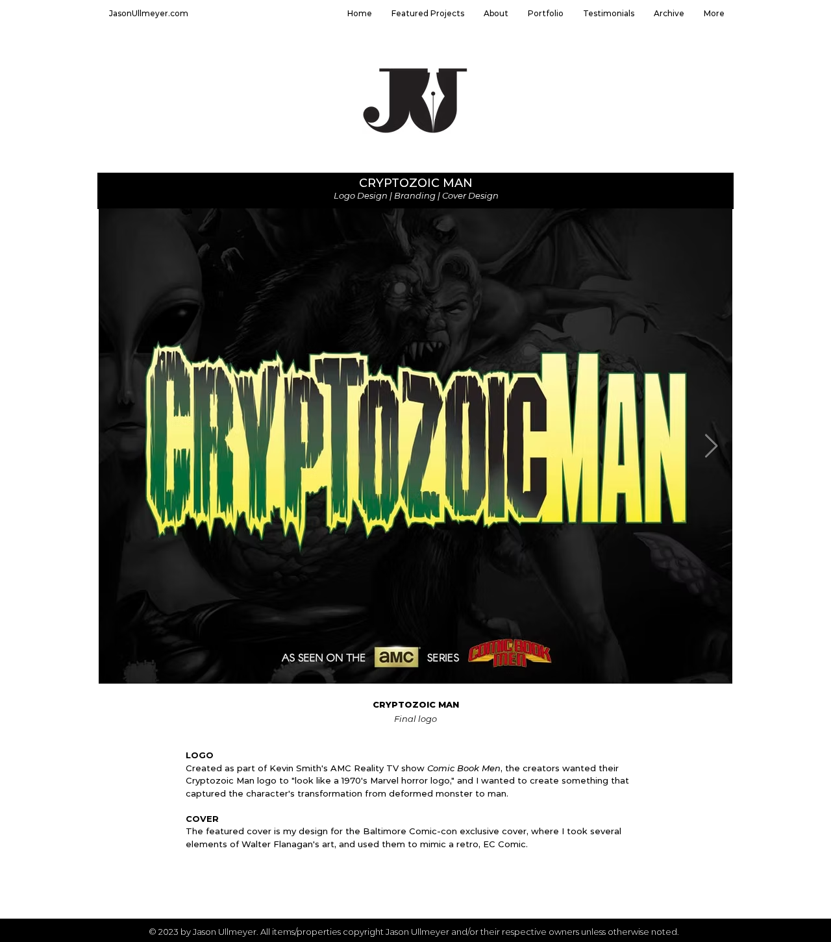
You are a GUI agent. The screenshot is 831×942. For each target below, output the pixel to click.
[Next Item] (711, 446)
